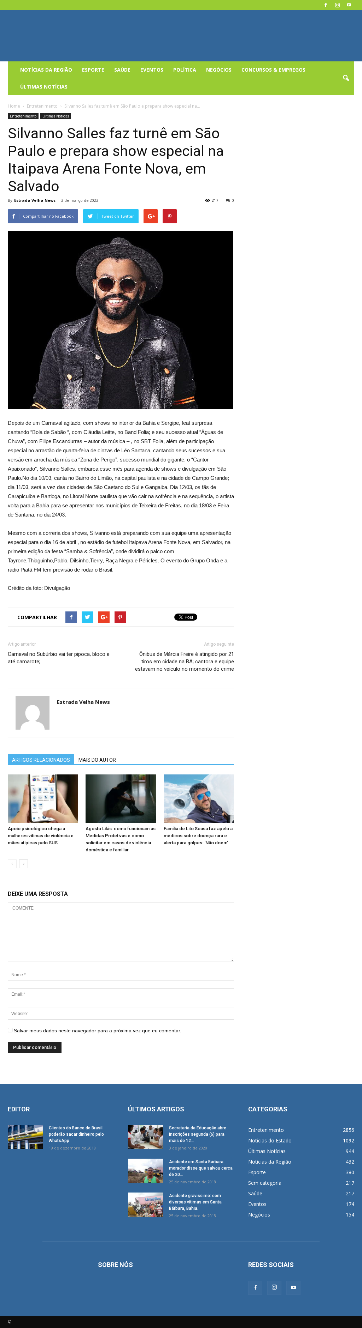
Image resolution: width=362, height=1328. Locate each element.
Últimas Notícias (44, 86)
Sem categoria (264, 1182)
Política (184, 69)
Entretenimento (23, 116)
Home (14, 106)
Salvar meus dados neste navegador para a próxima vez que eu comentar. (97, 1030)
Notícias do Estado (270, 1140)
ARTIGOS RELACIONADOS (41, 760)
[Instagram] (337, 5)
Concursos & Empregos (273, 69)
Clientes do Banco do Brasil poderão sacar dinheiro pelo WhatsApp (76, 1134)
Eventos (151, 69)
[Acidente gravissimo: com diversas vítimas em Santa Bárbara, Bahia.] (145, 1205)
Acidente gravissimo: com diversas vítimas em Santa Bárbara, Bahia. (195, 1202)
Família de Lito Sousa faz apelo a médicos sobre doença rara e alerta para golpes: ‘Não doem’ (198, 835)
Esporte (93, 69)
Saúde (122, 69)
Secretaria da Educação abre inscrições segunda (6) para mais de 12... (197, 1134)
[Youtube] (349, 5)
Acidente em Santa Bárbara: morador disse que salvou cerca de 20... (201, 1168)
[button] (345, 78)
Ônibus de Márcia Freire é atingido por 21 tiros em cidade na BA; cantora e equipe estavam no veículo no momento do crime (184, 661)
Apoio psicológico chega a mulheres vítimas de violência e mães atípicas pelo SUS (41, 835)
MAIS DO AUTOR (97, 760)
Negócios (219, 69)
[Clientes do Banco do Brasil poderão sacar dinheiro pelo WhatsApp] (25, 1137)
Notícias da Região (46, 69)
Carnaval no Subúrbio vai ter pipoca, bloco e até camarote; (59, 658)
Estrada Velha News (35, 200)
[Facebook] (325, 5)
